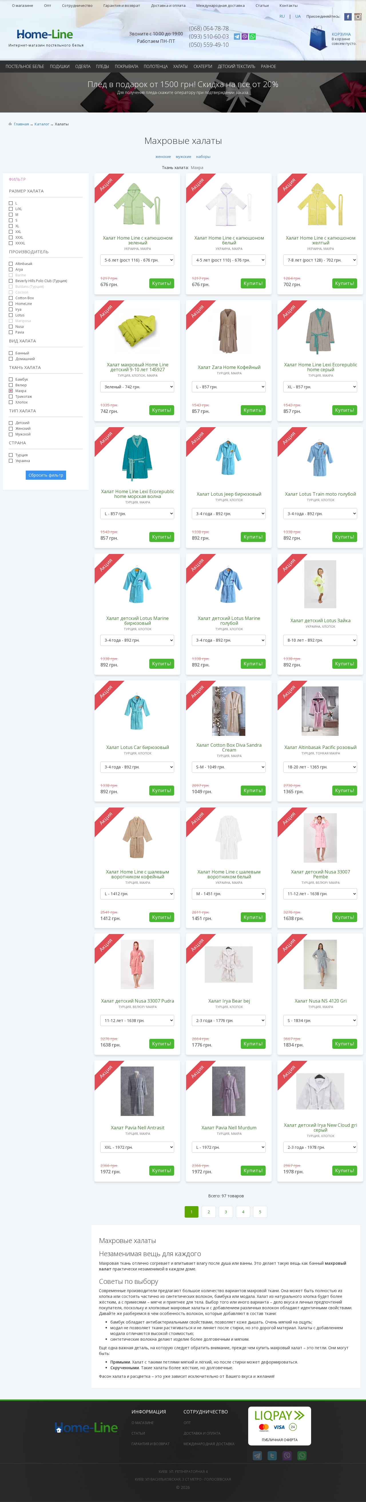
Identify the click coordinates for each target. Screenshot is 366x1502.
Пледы (102, 66)
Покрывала (126, 66)
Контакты (289, 5)
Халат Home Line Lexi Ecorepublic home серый (320, 367)
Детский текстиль (236, 66)
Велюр (21, 385)
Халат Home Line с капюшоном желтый (320, 240)
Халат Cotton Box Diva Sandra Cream (229, 747)
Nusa (19, 326)
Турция (21, 455)
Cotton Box (24, 298)
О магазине (22, 5)
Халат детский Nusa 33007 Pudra (137, 1001)
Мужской (23, 434)
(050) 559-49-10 (209, 45)
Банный (22, 353)
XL (17, 226)
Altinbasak (23, 263)
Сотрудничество (77, 5)
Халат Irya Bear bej (229, 1001)
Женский (23, 428)
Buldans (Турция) (29, 286)
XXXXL (20, 243)
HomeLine (23, 303)
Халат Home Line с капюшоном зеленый (137, 240)
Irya (18, 309)
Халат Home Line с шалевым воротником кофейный (137, 874)
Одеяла (82, 66)
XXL (18, 231)
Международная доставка (220, 5)
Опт (47, 5)
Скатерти (203, 66)
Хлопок (21, 402)
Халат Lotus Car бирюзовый (137, 747)
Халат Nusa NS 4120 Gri (321, 1001)
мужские (183, 156)
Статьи (262, 5)
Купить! (161, 283)
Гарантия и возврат (122, 5)
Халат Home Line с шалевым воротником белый (229, 874)
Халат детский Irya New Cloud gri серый (320, 1127)
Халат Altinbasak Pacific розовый (321, 747)
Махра (20, 390)
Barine (20, 275)
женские (163, 156)
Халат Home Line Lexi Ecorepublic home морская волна (137, 493)
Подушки (59, 66)
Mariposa (23, 320)
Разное (268, 66)
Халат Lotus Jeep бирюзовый (229, 494)
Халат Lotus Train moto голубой (320, 494)
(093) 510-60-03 (209, 36)
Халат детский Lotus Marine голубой (229, 620)
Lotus (19, 315)
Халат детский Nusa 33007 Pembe (320, 874)
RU (282, 16)
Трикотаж (23, 396)
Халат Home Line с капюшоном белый (229, 240)
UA (298, 16)
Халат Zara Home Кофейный (229, 367)
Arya (19, 269)
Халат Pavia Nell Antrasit (137, 1128)
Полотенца (156, 66)
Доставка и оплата (168, 5)
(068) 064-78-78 (209, 28)
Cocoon (21, 292)
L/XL (18, 208)
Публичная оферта (280, 1439)
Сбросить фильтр (46, 475)
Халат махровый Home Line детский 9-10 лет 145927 (137, 367)
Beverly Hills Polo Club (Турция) (41, 280)
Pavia (19, 332)
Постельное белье (25, 66)
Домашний (25, 358)
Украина (22, 460)
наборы (203, 156)
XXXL (19, 237)
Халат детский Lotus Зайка (321, 620)
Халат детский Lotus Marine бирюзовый (137, 620)
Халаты (180, 66)
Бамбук (21, 379)
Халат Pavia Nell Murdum (229, 1128)
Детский (22, 422)
